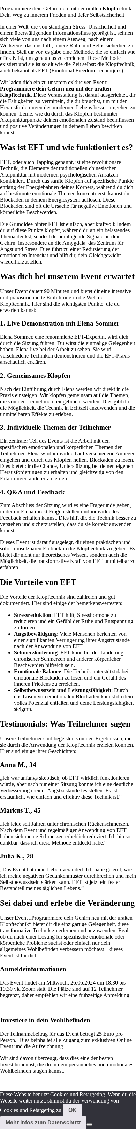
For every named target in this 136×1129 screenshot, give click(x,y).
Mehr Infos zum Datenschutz (43, 1123)
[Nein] (89, 1124)
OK (72, 1110)
